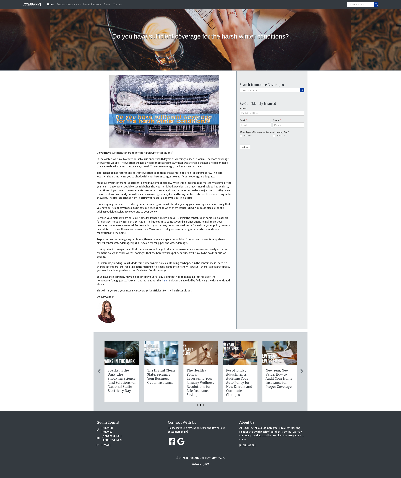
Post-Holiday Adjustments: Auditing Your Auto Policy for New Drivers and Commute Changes (239, 382)
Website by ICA (200, 464)
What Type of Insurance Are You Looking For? (264, 132)
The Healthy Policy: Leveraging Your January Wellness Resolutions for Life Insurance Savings (200, 382)
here (164, 280)
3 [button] (203, 405)
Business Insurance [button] (68, 4)
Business (247, 135)
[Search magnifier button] (376, 4)
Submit (245, 147)
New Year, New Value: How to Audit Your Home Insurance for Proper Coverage (278, 378)
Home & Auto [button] (91, 4)
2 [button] (200, 405)
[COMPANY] (32, 4)
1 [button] (197, 405)
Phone (277, 120)
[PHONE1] (107, 427)
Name (243, 108)
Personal (280, 135)
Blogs (107, 4)
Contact (117, 4)
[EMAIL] (106, 445)
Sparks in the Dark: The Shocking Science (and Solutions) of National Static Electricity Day (121, 380)
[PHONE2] (107, 431)
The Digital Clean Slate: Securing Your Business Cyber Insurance (161, 376)
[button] (99, 371)
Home (51, 4)
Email (243, 120)
